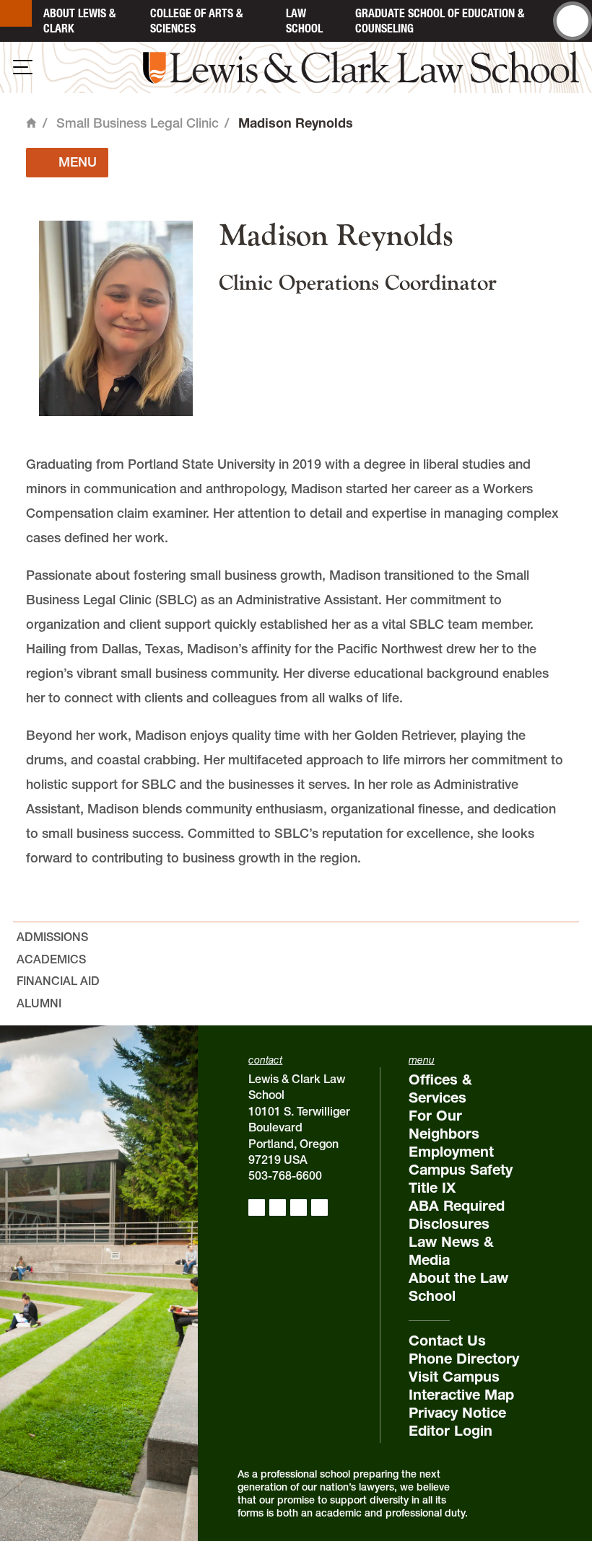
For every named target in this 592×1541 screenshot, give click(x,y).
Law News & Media (451, 1250)
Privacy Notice (457, 1412)
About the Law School (458, 1286)
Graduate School (439, 20)
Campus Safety (461, 1169)
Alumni (39, 1003)
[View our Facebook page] (256, 1207)
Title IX (432, 1187)
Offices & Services (440, 1088)
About (79, 20)
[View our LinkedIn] (298, 1207)
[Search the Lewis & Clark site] (572, 20)
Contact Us (447, 1340)
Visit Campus (454, 1376)
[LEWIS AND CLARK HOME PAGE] (16, 13)
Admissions (52, 937)
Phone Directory (464, 1358)
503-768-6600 (285, 1175)
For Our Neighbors (444, 1124)
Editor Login (450, 1430)
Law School (304, 20)
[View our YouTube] (319, 1207)
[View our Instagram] (277, 1207)
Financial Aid (58, 980)
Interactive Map (461, 1394)
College (196, 20)
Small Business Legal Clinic (137, 123)
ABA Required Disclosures (457, 1214)
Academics (51, 959)
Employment (451, 1151)
